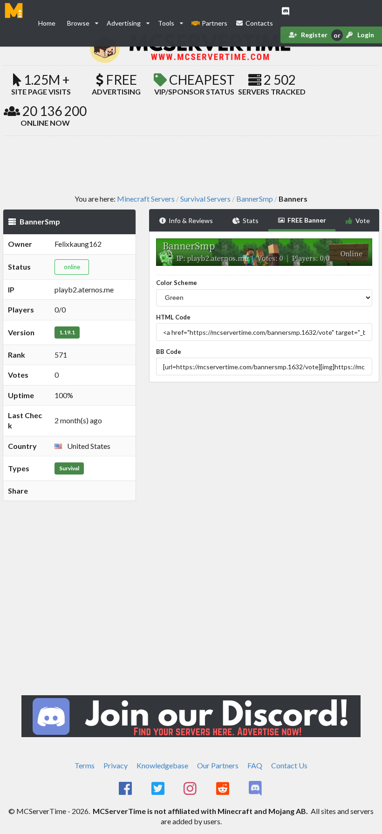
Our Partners (218, 765)
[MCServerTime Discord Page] (256, 789)
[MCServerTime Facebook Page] (126, 789)
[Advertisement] (191, 164)
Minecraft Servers (146, 199)
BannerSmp (254, 199)
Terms (85, 765)
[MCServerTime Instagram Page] (191, 789)
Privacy (115, 765)
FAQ (254, 765)
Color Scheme (176, 282)
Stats (251, 220)
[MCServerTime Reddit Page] (223, 789)
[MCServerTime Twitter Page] (158, 789)
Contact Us (289, 765)
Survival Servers (205, 199)
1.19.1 (67, 332)
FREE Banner (306, 220)
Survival (69, 468)
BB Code (168, 351)
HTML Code (173, 317)
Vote (362, 220)
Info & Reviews (191, 220)
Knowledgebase (162, 765)
